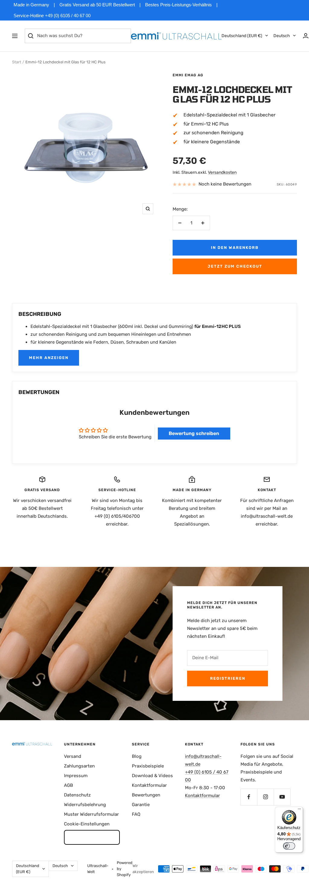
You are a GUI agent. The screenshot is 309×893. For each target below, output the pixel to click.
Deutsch (281, 35)
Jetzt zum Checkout (235, 266)
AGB (68, 785)
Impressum (76, 775)
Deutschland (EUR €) (241, 35)
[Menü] (299, 810)
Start (16, 62)
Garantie (141, 804)
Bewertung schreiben (194, 433)
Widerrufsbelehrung (85, 804)
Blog (137, 756)
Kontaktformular (149, 785)
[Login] (305, 35)
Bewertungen (146, 795)
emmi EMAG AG (188, 75)
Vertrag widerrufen (92, 837)
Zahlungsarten (79, 766)
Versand (72, 756)
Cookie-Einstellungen (87, 824)
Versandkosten (222, 172)
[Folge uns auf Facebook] (249, 797)
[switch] (289, 846)
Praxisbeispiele (148, 766)
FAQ (136, 814)
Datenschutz (77, 795)
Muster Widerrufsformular (91, 814)
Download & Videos (152, 775)
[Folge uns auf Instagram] (265, 797)
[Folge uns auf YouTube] (282, 797)
